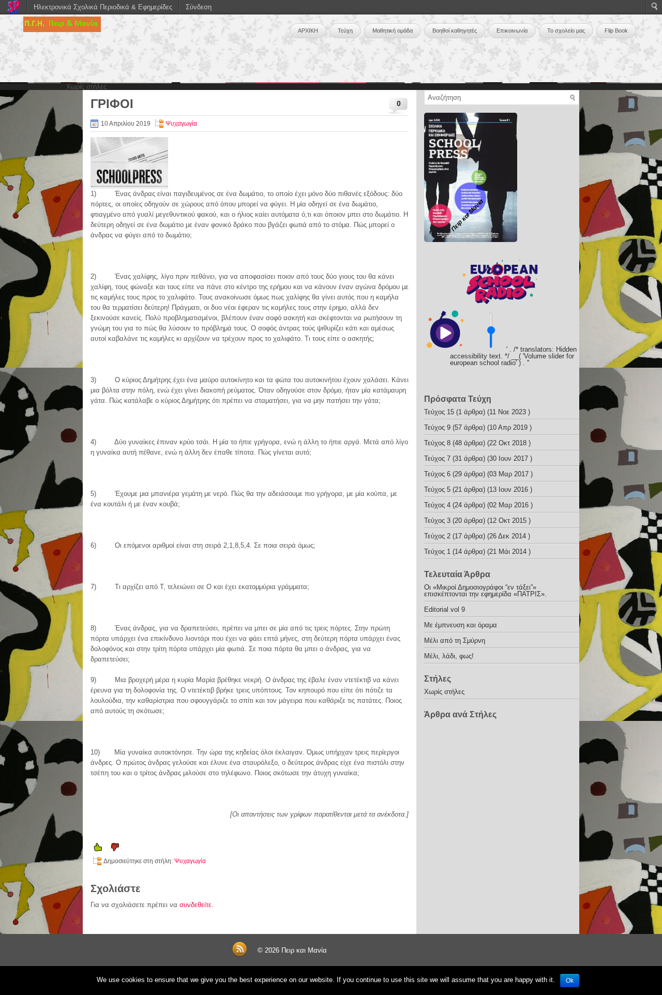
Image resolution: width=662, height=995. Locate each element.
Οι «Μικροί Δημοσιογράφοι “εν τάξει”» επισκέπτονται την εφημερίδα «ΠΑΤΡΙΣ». (485, 590)
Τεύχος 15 (439, 412)
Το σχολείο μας (566, 30)
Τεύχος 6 (437, 474)
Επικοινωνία (512, 30)
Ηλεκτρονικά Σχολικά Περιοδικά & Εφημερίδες (103, 7)
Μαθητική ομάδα (392, 30)
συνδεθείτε (195, 905)
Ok (570, 980)
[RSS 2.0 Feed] (239, 955)
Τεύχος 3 (437, 520)
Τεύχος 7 (437, 458)
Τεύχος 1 (437, 551)
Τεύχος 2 (437, 536)
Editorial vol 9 (444, 609)
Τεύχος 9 (437, 427)
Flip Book (616, 30)
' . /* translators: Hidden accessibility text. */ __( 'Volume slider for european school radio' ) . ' (513, 356)
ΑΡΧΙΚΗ (308, 30)
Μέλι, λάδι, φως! (449, 656)
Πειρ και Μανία (304, 950)
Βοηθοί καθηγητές (454, 30)
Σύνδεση (199, 7)
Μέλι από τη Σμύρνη (454, 640)
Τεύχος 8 (437, 443)
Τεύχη (345, 30)
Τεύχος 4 (437, 505)
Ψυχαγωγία (181, 123)
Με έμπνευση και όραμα (460, 625)
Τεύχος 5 (437, 489)
